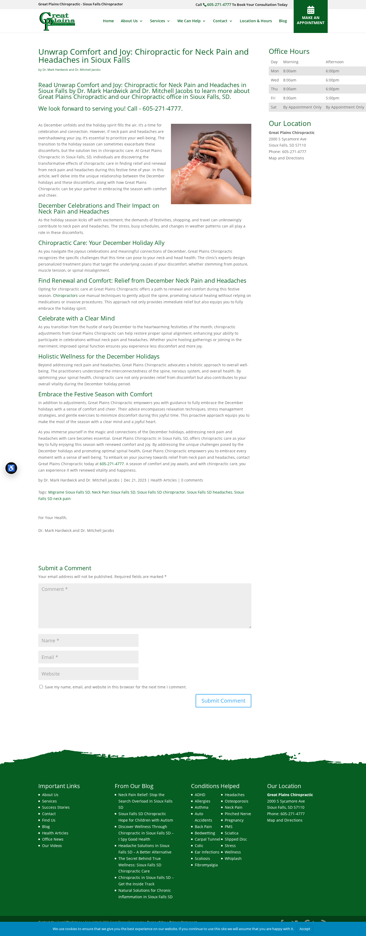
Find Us (48, 820)
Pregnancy (234, 820)
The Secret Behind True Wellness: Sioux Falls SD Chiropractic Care (139, 865)
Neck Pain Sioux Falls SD (113, 492)
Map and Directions (286, 158)
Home (108, 21)
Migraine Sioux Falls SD (69, 492)
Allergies (202, 801)
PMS (229, 826)
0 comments (192, 480)
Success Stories (56, 807)
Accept (305, 928)
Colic (199, 845)
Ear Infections (207, 852)
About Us (129, 21)
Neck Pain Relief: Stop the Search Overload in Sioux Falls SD (145, 801)
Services (157, 21)
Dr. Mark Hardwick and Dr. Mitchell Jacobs (81, 480)
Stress (230, 845)
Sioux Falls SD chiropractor (161, 492)
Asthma (201, 807)
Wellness (233, 852)
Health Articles (164, 480)
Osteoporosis (236, 801)
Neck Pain (233, 807)
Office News (53, 839)
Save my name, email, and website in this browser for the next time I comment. (116, 686)
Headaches (235, 794)
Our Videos (52, 845)
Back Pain (203, 826)
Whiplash (233, 858)
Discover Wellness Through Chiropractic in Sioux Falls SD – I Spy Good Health (146, 833)
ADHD (200, 794)
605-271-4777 (219, 4)
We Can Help (189, 21)
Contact (220, 21)
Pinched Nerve (238, 813)
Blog (283, 21)
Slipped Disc (236, 839)
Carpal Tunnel (207, 839)
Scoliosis (202, 858)
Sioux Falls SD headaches (209, 492)
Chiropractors (65, 295)
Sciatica (231, 833)
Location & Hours (256, 21)
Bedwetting (205, 833)
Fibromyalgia (206, 864)
